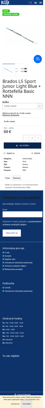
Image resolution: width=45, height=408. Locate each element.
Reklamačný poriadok (14, 269)
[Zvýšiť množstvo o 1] (38, 138)
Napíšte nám (10, 259)
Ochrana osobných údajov (15, 266)
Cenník (7, 288)
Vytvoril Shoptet (24, 395)
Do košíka (24, 145)
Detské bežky (27, 159)
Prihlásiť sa (12, 233)
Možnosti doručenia (10, 115)
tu (19, 404)
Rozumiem (26, 404)
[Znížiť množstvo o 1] (26, 138)
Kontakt (8, 256)
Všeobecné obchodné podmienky (18, 263)
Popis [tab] (7, 178)
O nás (7, 252)
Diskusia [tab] (16, 178)
